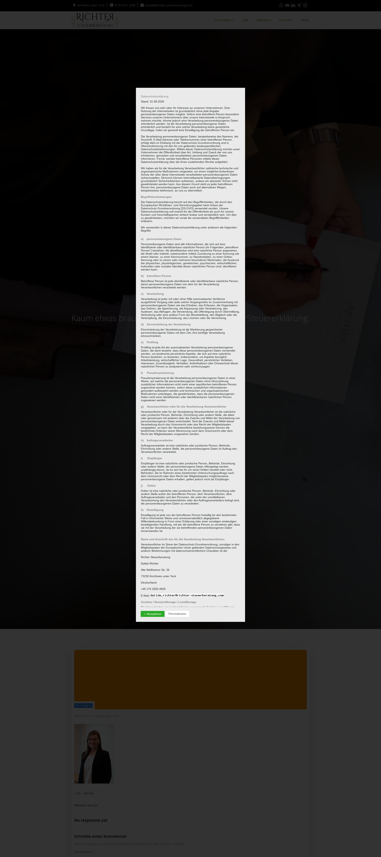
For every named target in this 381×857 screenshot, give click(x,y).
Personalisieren (177, 613)
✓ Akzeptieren (153, 613)
